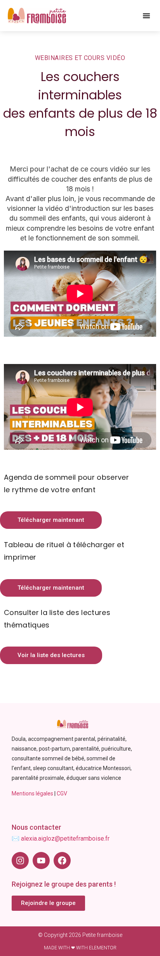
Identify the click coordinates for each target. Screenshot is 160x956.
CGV (62, 793)
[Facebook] (62, 860)
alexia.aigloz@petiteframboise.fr (65, 838)
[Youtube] (41, 860)
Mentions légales (32, 793)
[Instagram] (20, 860)
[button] (146, 15)
